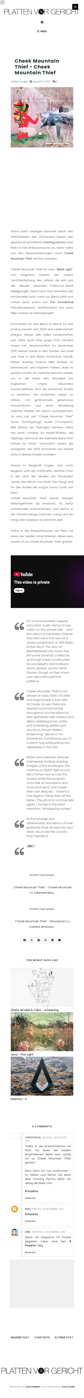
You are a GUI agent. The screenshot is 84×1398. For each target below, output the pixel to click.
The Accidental (61, 302)
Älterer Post (64, 1337)
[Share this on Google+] (39, 940)
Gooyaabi (68, 1386)
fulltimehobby (44, 893)
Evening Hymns (54, 242)
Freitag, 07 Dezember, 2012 (48, 1209)
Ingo (28, 1209)
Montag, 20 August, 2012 (46, 1139)
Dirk (25, 81)
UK (12, 53)
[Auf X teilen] (32, 940)
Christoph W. (33, 1137)
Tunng (15, 291)
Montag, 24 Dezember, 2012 (49, 1232)
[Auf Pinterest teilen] (59, 940)
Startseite (42, 1337)
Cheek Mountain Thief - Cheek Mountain (42, 887)
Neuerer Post (20, 1337)
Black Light (64, 269)
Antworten (30, 1198)
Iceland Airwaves (41, 927)
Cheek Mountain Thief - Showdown (40, 921)
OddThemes (33, 1386)
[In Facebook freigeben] (24, 940)
